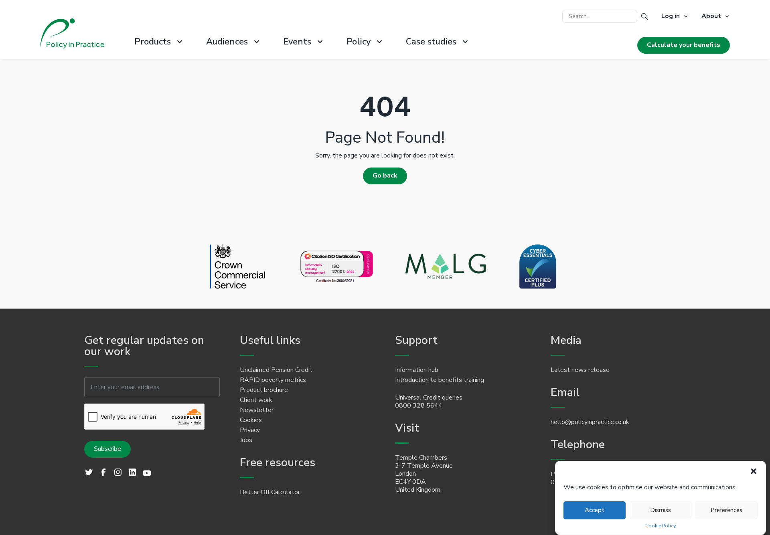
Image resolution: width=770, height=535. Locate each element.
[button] (754, 471)
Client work (256, 400)
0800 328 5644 (418, 406)
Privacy (250, 430)
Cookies (251, 420)
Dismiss (660, 510)
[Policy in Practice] (72, 34)
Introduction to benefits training (439, 380)
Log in (670, 16)
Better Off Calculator (270, 492)
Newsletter (257, 410)
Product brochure (264, 390)
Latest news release (580, 370)
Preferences (726, 510)
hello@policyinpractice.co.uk (590, 422)
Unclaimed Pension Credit (276, 370)
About (711, 16)
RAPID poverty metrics (273, 380)
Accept (594, 510)
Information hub (416, 370)
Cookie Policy (660, 526)
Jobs (246, 440)
